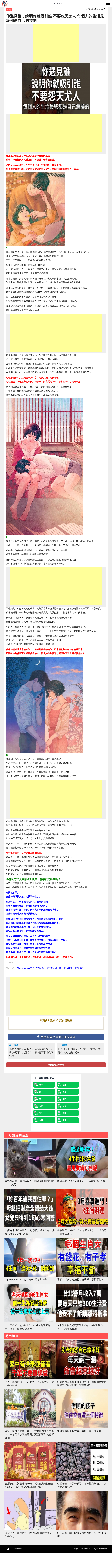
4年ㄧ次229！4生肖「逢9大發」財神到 (26, 1279)
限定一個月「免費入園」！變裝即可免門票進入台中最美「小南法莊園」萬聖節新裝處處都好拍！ (29, 1434)
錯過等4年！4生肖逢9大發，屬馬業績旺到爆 (81, 1181)
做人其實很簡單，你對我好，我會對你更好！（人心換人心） (80, 1051)
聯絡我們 (18, 1549)
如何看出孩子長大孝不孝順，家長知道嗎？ (80, 1431)
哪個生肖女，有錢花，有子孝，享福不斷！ (80, 1279)
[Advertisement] (56, 43)
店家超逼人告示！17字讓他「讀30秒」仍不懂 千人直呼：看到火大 (50, 968)
